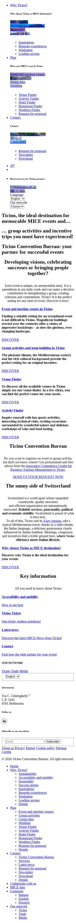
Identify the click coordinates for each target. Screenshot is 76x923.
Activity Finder (29, 98)
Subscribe (53, 741)
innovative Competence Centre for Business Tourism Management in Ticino (41, 467)
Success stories (28, 785)
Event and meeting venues (36, 811)
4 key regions (52, 521)
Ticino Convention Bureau (36, 857)
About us (8, 748)
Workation (26, 50)
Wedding (25, 823)
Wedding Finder (29, 110)
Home (14, 766)
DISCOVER (10, 339)
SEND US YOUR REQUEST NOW (38, 477)
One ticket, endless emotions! (21, 621)
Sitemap (61, 748)
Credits (6, 752)
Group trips (26, 819)
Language (16, 195)
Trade (15, 671)
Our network (18, 202)
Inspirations (26, 42)
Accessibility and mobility (20, 597)
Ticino (6, 671)
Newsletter (26, 155)
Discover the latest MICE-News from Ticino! (32, 638)
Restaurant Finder (30, 106)
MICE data (17, 887)
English (24, 898)
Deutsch (24, 902)
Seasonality (26, 781)
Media (23, 671)
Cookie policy (45, 748)
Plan (13, 57)
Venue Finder (28, 95)
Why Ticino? (18, 5)
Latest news (10, 630)
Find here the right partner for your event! (29, 654)
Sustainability (28, 774)
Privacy (20, 748)
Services (24, 861)
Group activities (29, 815)
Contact (15, 117)
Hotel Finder (27, 102)
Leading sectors (29, 54)
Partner (30, 748)
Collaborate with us (23, 883)
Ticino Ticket (11, 613)
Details (23, 804)
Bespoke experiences (33, 46)
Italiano (23, 895)
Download (26, 158)
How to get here (12, 605)
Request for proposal (32, 114)
